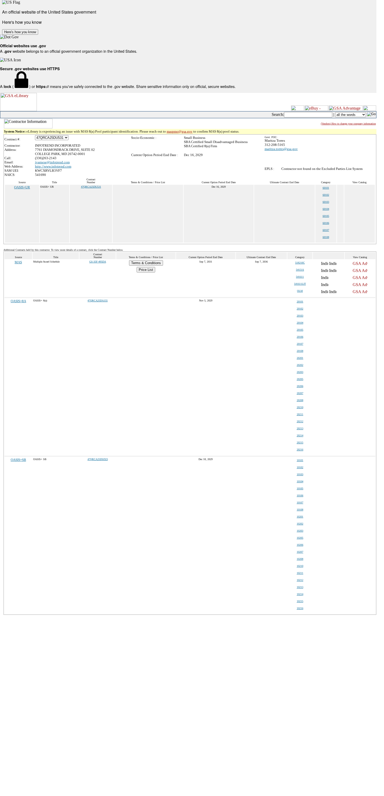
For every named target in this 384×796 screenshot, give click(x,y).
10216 (300, 608)
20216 (300, 449)
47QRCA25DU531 (91, 186)
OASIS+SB (18, 460)
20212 (300, 421)
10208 (300, 558)
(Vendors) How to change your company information (348, 123)
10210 (300, 566)
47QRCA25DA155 (98, 300)
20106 (300, 336)
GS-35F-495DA (97, 261)
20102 (300, 308)
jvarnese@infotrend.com (52, 162)
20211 (300, 414)
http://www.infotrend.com (53, 166)
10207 (300, 551)
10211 (300, 573)
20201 (300, 358)
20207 (300, 393)
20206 (300, 386)
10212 (300, 580)
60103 (326, 201)
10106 (300, 495)
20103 (300, 315)
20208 (300, 400)
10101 (300, 460)
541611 (300, 276)
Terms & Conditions (146, 263)
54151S (300, 269)
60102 (326, 194)
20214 (300, 435)
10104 (300, 481)
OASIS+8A (18, 301)
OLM (300, 290)
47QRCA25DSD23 (98, 459)
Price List (146, 270)
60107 (326, 230)
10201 (300, 516)
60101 (326, 187)
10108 (300, 509)
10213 (300, 587)
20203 (300, 372)
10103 (300, 474)
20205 (300, 379)
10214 (300, 594)
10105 (300, 488)
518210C (300, 262)
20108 (300, 350)
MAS (18, 262)
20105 (300, 329)
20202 (300, 365)
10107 (300, 502)
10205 (300, 537)
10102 (300, 467)
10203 (300, 530)
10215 (300, 601)
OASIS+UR (22, 187)
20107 (300, 343)
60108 (326, 237)
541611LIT (300, 283)
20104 (300, 322)
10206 (300, 544)
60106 (326, 223)
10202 (300, 523)
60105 (326, 216)
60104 (326, 208)
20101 (300, 301)
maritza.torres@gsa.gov (281, 149)
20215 (300, 442)
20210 (300, 407)
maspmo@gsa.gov (180, 131)
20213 (300, 428)
